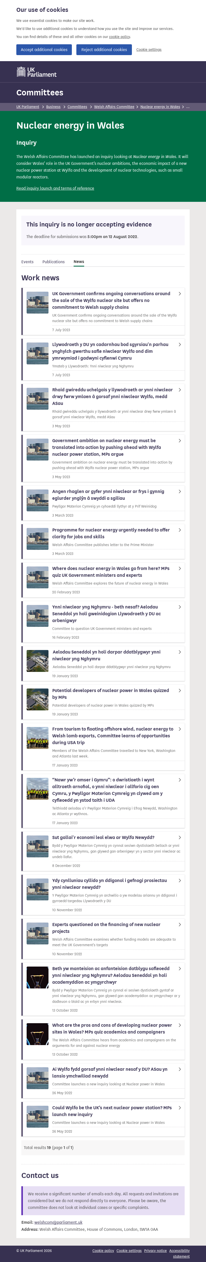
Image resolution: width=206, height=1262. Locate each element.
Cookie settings (149, 50)
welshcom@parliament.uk (58, 1222)
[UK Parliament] (36, 71)
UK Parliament (27, 107)
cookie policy (119, 37)
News (79, 261)
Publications (53, 261)
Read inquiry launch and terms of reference (55, 188)
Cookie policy (103, 1251)
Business (53, 107)
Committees (39, 92)
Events (27, 261)
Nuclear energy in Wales (160, 107)
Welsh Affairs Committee (114, 107)
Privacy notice (155, 1251)
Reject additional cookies (104, 49)
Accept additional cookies (44, 49)
